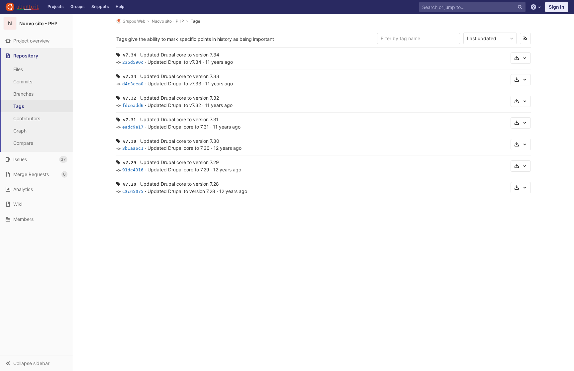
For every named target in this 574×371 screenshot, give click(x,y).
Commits (22, 81)
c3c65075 (133, 191)
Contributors (26, 118)
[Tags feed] (525, 38)
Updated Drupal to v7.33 (174, 83)
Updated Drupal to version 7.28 (181, 191)
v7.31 (129, 119)
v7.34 (129, 54)
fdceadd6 (133, 105)
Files (18, 69)
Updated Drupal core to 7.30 (178, 148)
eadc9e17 (133, 127)
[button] (36, 363)
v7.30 (129, 141)
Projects (56, 6)
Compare (23, 143)
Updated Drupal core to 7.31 (178, 127)
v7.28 (129, 184)
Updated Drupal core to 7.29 (178, 169)
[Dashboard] (22, 7)
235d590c (133, 62)
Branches (23, 94)
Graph (20, 131)
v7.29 (129, 162)
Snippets (100, 6)
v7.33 (129, 76)
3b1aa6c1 (133, 148)
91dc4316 (133, 169)
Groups (77, 6)
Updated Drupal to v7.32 (174, 105)
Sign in (556, 7)
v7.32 (129, 98)
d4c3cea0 (133, 83)
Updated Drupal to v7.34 (174, 62)
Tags (18, 106)
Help (120, 6)
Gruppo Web (134, 21)
